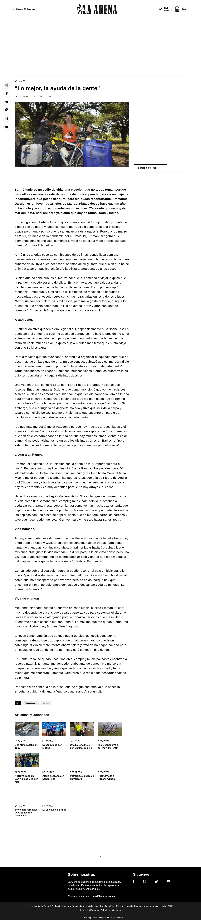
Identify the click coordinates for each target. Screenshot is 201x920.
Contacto (116, 910)
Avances (46, 703)
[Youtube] (168, 882)
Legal (82, 910)
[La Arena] (97, 9)
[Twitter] (156, 882)
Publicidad (105, 910)
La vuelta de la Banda (54, 809)
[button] (7, 93)
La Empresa (93, 910)
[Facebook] (133, 882)
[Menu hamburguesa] (8, 9)
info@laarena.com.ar (104, 896)
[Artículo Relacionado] (27, 729)
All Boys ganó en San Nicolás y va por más (26, 779)
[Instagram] (144, 882)
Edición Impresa (31, 703)
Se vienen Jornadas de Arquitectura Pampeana (26, 812)
